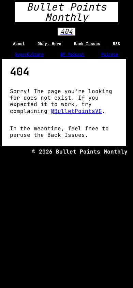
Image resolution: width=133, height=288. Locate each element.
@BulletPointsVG (76, 111)
